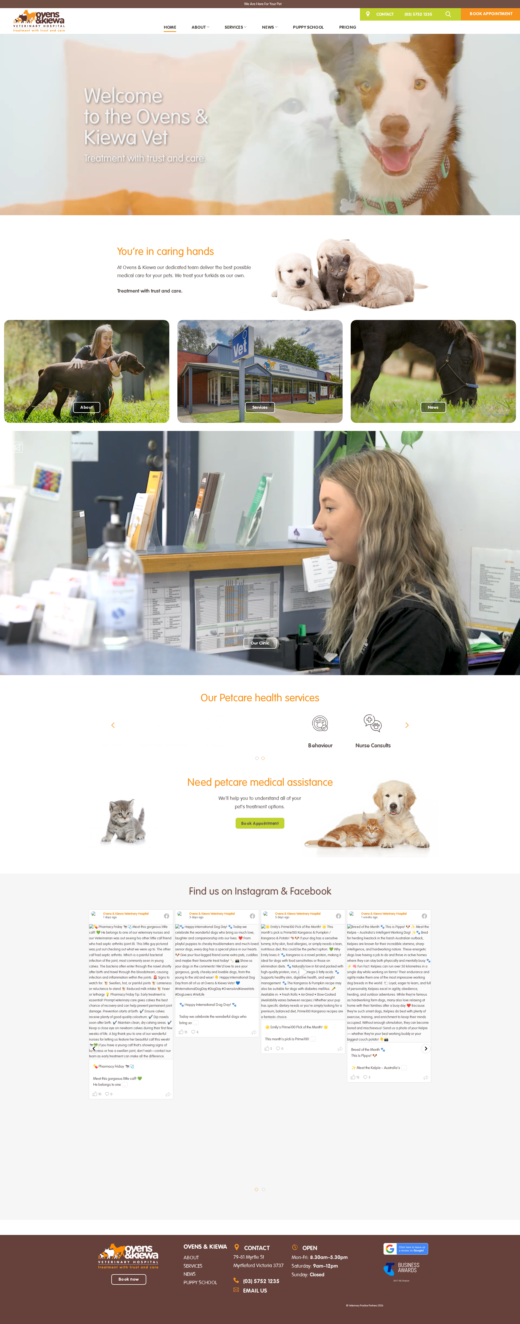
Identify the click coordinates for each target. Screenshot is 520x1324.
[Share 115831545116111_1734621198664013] (168, 1095)
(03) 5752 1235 (418, 14)
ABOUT (191, 1258)
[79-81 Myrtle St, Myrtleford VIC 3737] (368, 14)
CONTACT (385, 14)
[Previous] (113, 725)
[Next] (406, 725)
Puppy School (308, 27)
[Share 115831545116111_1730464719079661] (340, 1050)
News (268, 27)
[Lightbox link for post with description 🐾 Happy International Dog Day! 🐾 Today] (217, 960)
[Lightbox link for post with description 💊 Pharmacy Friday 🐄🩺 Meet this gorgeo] (131, 991)
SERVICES (193, 1266)
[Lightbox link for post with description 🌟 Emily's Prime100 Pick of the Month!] (303, 972)
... (124, 1084)
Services (234, 27)
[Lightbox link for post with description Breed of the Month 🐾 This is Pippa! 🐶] (389, 983)
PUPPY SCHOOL (200, 1283)
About (199, 27)
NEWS (190, 1274)
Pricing (347, 27)
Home (170, 27)
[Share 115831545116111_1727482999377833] (426, 1079)
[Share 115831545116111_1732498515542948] (254, 1033)
